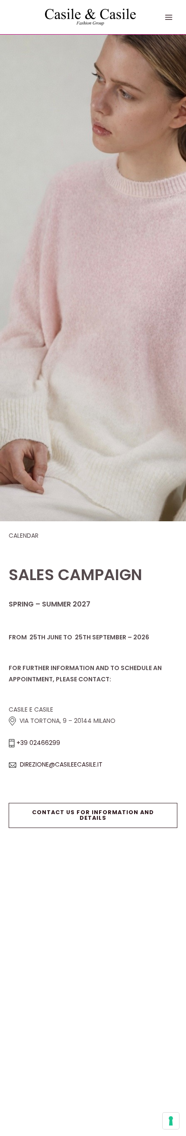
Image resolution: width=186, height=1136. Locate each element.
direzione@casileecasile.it (61, 764)
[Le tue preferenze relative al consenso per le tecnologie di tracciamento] (171, 1121)
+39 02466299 (38, 742)
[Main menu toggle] (168, 17)
